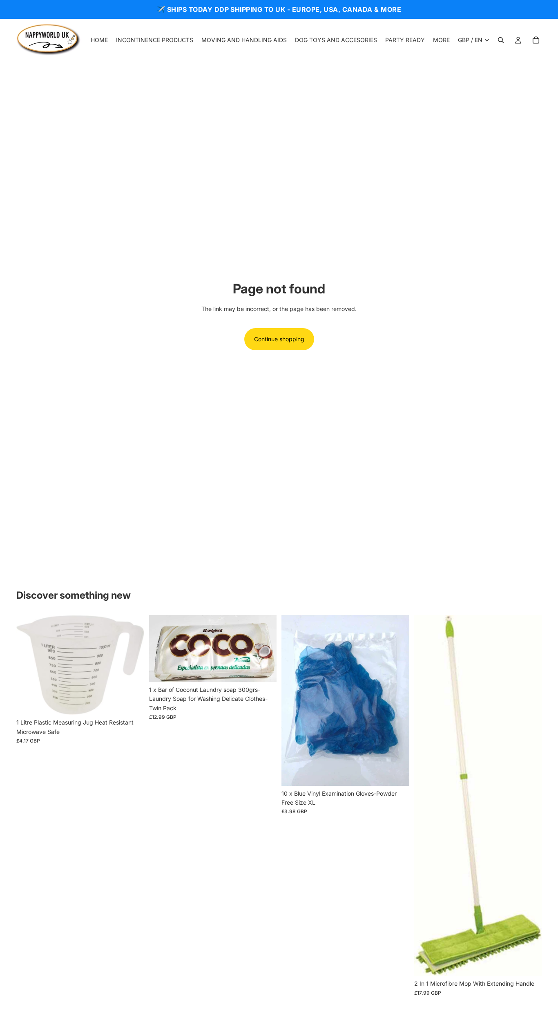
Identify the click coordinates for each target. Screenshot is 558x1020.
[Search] (501, 40)
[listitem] (441, 40)
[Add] (131, 702)
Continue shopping (279, 339)
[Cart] (536, 40)
